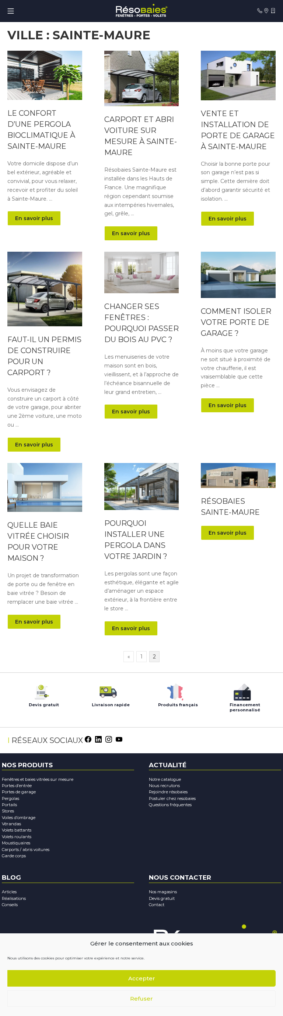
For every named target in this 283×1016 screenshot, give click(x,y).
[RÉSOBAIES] (141, 11)
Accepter (141, 978)
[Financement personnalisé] (242, 690)
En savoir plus (34, 218)
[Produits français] (175, 690)
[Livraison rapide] (108, 690)
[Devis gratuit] (40, 690)
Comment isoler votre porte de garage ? (236, 322)
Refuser (141, 998)
